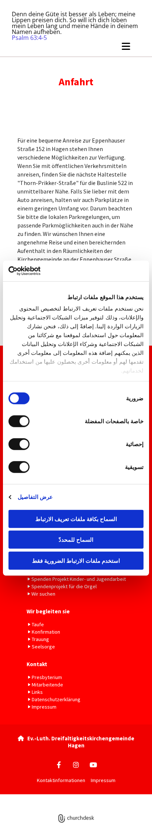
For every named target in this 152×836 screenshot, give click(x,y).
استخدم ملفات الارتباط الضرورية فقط (76, 560)
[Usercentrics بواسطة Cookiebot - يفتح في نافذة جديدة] (40, 271)
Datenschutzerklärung (62, 798)
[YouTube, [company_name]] (93, 764)
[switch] (20, 421)
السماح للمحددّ (76, 540)
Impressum (103, 780)
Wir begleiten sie (48, 611)
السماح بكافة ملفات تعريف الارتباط (76, 518)
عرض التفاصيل (35, 497)
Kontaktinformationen (61, 780)
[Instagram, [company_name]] (76, 764)
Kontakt (37, 664)
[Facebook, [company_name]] (58, 764)
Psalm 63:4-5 (29, 38)
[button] (76, 46)
